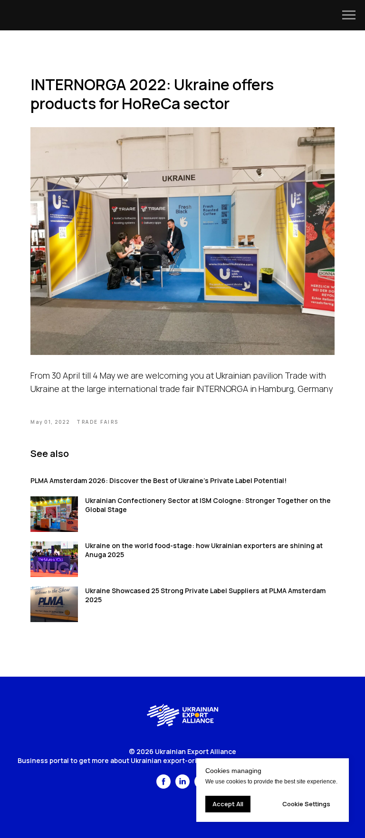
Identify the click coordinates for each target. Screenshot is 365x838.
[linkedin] (182, 786)
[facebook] (163, 786)
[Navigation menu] (348, 15)
